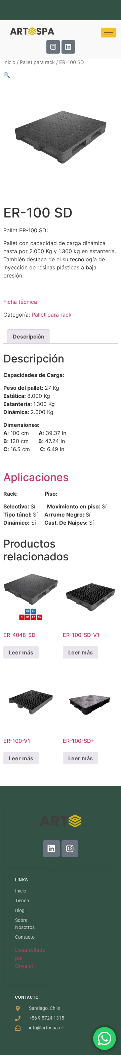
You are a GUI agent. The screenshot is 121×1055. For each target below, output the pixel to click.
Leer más (21, 652)
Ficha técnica (20, 301)
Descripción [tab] (28, 336)
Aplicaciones (36, 477)
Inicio (9, 62)
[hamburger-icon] (108, 32)
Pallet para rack (37, 62)
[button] (6, 74)
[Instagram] (53, 47)
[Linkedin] (68, 47)
